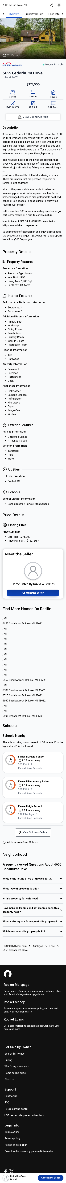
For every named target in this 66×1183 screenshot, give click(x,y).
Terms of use (12, 1132)
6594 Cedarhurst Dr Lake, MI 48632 (23, 716)
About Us (9, 1079)
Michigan (38, 946)
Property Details (34, 14)
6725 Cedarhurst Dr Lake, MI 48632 (23, 695)
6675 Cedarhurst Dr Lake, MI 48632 (23, 623)
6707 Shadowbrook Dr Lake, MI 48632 (24, 690)
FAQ (6, 1102)
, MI (5, 618)
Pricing (8, 1060)
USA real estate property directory (24, 1115)
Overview (14, 14)
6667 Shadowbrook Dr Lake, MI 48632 (24, 680)
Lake (52, 946)
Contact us (10, 1096)
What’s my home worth (17, 1066)
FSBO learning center (16, 1108)
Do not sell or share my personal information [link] (29, 1151)
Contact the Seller (33, 592)
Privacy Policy (12, 1138)
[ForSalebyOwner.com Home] (12, 64)
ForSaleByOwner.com (15, 946)
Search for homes (14, 1053)
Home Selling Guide (15, 1072)
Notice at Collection (15, 1144)
